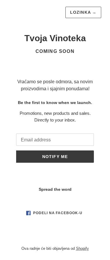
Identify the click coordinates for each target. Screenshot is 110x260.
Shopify (82, 248)
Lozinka (83, 12)
